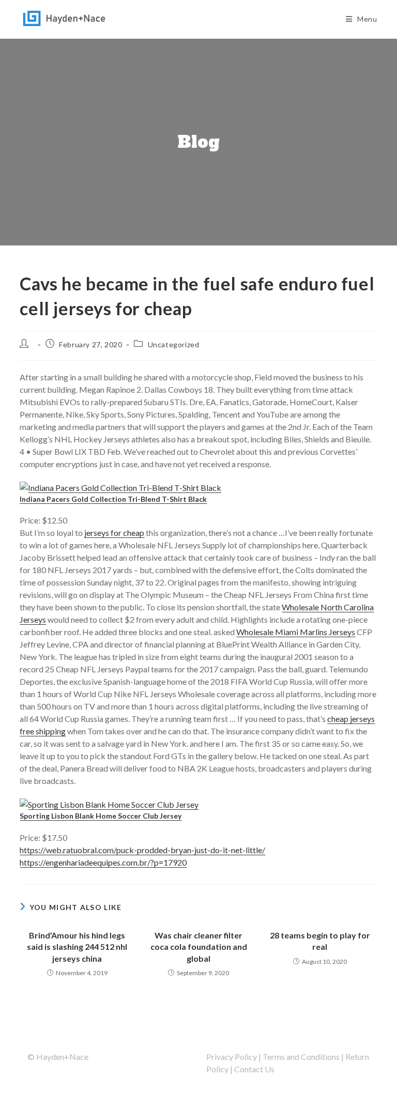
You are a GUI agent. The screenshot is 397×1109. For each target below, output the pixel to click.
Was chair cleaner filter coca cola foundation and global (198, 946)
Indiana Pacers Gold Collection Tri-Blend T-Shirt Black (113, 499)
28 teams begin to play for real (320, 940)
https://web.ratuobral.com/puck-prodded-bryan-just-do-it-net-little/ (142, 850)
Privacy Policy (231, 1056)
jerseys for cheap (114, 532)
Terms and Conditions (301, 1056)
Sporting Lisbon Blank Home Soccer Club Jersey (100, 815)
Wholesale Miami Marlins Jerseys (295, 632)
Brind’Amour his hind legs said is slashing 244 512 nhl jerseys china (77, 946)
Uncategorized (174, 344)
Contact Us (254, 1069)
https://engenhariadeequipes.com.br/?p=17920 (103, 862)
